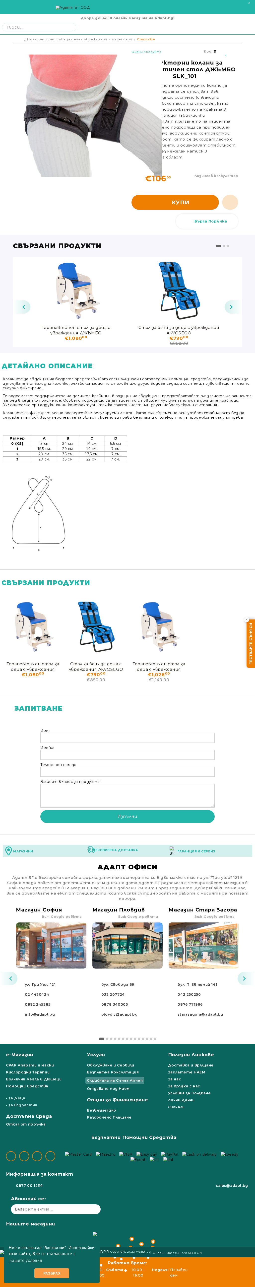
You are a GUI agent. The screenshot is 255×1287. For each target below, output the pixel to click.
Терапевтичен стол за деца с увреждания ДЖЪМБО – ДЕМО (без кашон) (159, 666)
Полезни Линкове (191, 1055)
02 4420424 (37, 994)
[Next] (233, 307)
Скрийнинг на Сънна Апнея (115, 1080)
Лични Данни (181, 1100)
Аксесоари (122, 39)
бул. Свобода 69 (117, 984)
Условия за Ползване (189, 1093)
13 (151, 1039)
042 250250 (189, 994)
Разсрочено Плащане (109, 1117)
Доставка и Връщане (191, 1065)
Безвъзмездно (101, 1110)
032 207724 (113, 994)
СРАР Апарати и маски (30, 1065)
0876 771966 (190, 1004)
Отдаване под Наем (108, 1088)
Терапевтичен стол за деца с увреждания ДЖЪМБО (76, 330)
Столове (146, 39)
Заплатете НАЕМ (186, 1072)
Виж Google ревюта (62, 916)
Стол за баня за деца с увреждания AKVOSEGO (178, 330)
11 (143, 1039)
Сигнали (176, 1107)
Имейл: (47, 748)
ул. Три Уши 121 (40, 984)
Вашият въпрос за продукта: (70, 781)
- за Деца (15, 1098)
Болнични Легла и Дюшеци (34, 1079)
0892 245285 (38, 1004)
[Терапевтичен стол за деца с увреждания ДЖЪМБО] (76, 289)
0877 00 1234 (29, 1185)
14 (155, 1039)
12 (147, 1039)
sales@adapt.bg (232, 1185)
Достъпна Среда (29, 1116)
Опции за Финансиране (117, 1100)
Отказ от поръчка (26, 1124)
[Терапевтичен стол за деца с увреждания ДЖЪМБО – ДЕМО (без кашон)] (159, 626)
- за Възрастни (21, 1105)
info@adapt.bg (40, 1014)
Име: (45, 731)
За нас (174, 1079)
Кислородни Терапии (28, 1072)
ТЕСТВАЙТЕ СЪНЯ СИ (251, 643)
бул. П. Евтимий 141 (197, 984)
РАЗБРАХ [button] (52, 1273)
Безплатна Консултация (113, 1072)
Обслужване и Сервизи (110, 1065)
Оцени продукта (146, 52)
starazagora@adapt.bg (200, 1014)
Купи (181, 202)
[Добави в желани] (226, 51)
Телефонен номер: (58, 764)
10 (139, 1039)
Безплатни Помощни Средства (134, 1137)
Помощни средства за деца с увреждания (67, 39)
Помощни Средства (27, 1086)
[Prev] (21, 307)
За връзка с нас (184, 1086)
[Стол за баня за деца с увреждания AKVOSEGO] (179, 289)
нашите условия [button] (25, 1260)
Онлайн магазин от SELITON (177, 1253)
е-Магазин (19, 1055)
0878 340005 (114, 1004)
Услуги (96, 1055)
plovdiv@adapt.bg (119, 1014)
